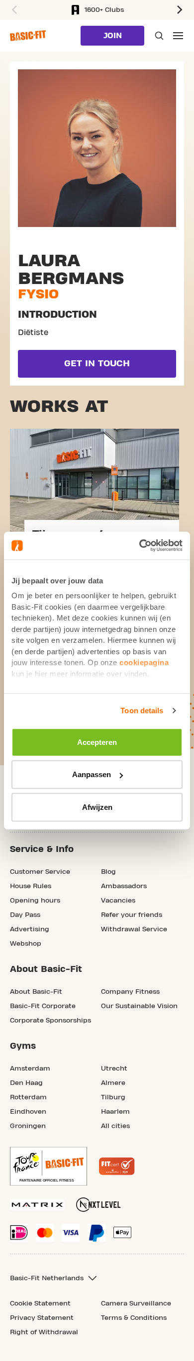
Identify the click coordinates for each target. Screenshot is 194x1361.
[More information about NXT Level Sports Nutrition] (98, 1204)
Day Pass (25, 914)
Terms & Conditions (134, 1317)
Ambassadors (124, 886)
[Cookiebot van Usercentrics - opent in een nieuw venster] (140, 545)
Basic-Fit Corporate (43, 1006)
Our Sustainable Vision (139, 1006)
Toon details (141, 710)
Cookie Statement (40, 1303)
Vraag (158, 36)
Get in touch (97, 363)
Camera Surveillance (136, 1303)
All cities (115, 1126)
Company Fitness (130, 991)
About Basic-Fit (36, 991)
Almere (113, 1082)
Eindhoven (28, 1111)
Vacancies (118, 900)
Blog (108, 871)
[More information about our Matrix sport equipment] (37, 1204)
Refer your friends (131, 914)
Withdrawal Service (134, 929)
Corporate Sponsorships (50, 1020)
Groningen (28, 1126)
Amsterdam (30, 1068)
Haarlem (115, 1111)
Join (112, 36)
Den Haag (26, 1082)
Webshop (25, 943)
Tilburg (113, 1097)
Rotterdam (28, 1097)
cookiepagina (144, 662)
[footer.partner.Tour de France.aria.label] (48, 1166)
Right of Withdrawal (44, 1332)
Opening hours (35, 900)
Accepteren (97, 741)
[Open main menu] (178, 36)
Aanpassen (91, 774)
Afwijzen (97, 806)
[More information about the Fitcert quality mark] (117, 1166)
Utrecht (114, 1068)
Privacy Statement (42, 1317)
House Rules (30, 886)
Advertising (29, 929)
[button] (13, 10)
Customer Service (40, 871)
